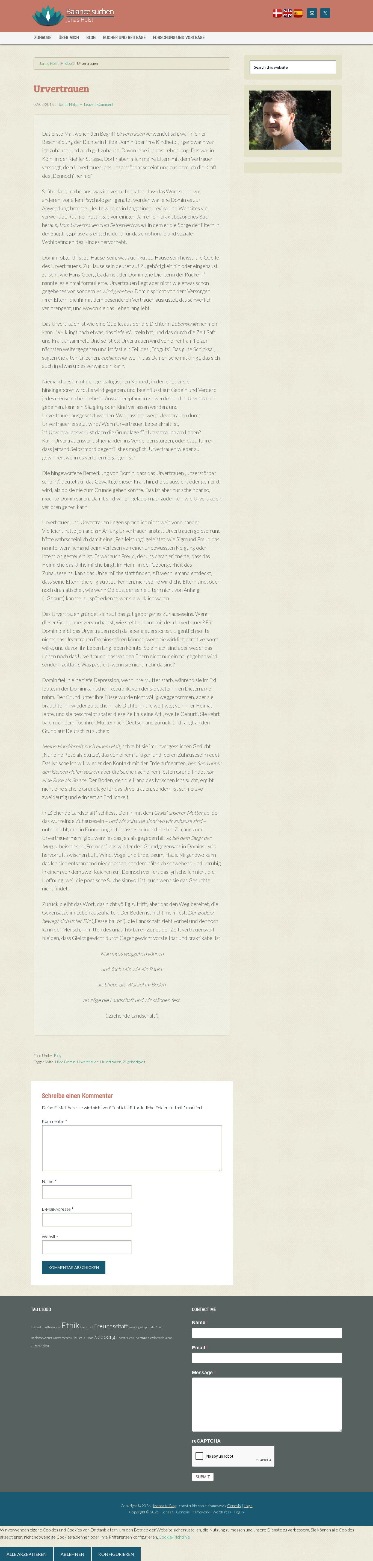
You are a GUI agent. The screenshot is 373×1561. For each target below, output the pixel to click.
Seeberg (105, 1336)
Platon (89, 1337)
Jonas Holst (78, 16)
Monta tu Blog (164, 1505)
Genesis (234, 1505)
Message (204, 1372)
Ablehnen (72, 1554)
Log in (239, 1512)
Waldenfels (157, 1337)
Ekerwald (37, 1327)
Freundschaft (111, 1326)
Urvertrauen (110, 1061)
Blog (68, 63)
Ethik (70, 1325)
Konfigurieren (116, 1554)
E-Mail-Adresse (57, 1208)
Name (49, 1181)
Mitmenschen (61, 1337)
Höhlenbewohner (41, 1337)
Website (50, 1236)
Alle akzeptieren (27, 1554)
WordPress (222, 1512)
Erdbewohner (52, 1327)
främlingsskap (138, 1327)
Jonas (166, 1512)
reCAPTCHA (206, 1441)
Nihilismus (78, 1337)
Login (248, 1505)
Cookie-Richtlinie (174, 1536)
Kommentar (54, 1121)
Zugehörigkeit (134, 1061)
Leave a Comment (99, 104)
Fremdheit (86, 1327)
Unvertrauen (88, 1061)
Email (200, 1347)
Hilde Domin (65, 1061)
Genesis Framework (193, 1512)
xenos (168, 1337)
